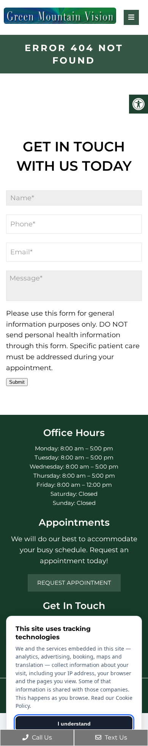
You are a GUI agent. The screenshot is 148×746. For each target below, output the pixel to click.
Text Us (115, 737)
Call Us (41, 737)
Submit (17, 382)
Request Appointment (74, 582)
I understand (74, 724)
